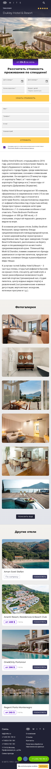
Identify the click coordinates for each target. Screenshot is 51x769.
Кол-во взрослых (9, 88)
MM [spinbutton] (8, 82)
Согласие (10, 146)
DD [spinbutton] (4, 82)
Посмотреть (40, 577)
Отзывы (29, 737)
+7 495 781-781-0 (8, 737)
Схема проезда (8, 754)
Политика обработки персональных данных (35, 745)
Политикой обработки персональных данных (21, 148)
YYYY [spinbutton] (12, 82)
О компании (31, 734)
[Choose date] (22, 81)
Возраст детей (33, 88)
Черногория (7, 8)
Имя (5, 108)
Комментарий (8, 131)
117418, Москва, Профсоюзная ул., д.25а (11, 749)
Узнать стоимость (25, 98)
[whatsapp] (19, 759)
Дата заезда (8, 80)
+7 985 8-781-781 (8, 741)
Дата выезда (33, 80)
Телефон (6, 116)
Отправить (25, 140)
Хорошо (43, 766)
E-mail (5, 124)
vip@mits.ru (6, 734)
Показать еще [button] (25, 516)
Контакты (30, 741)
